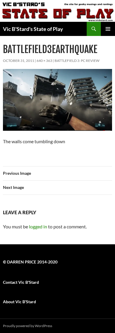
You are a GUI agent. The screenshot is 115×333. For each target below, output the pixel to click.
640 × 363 (44, 60)
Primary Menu (108, 29)
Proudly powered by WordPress (27, 326)
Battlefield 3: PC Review (77, 60)
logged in (38, 226)
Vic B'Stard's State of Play (33, 29)
